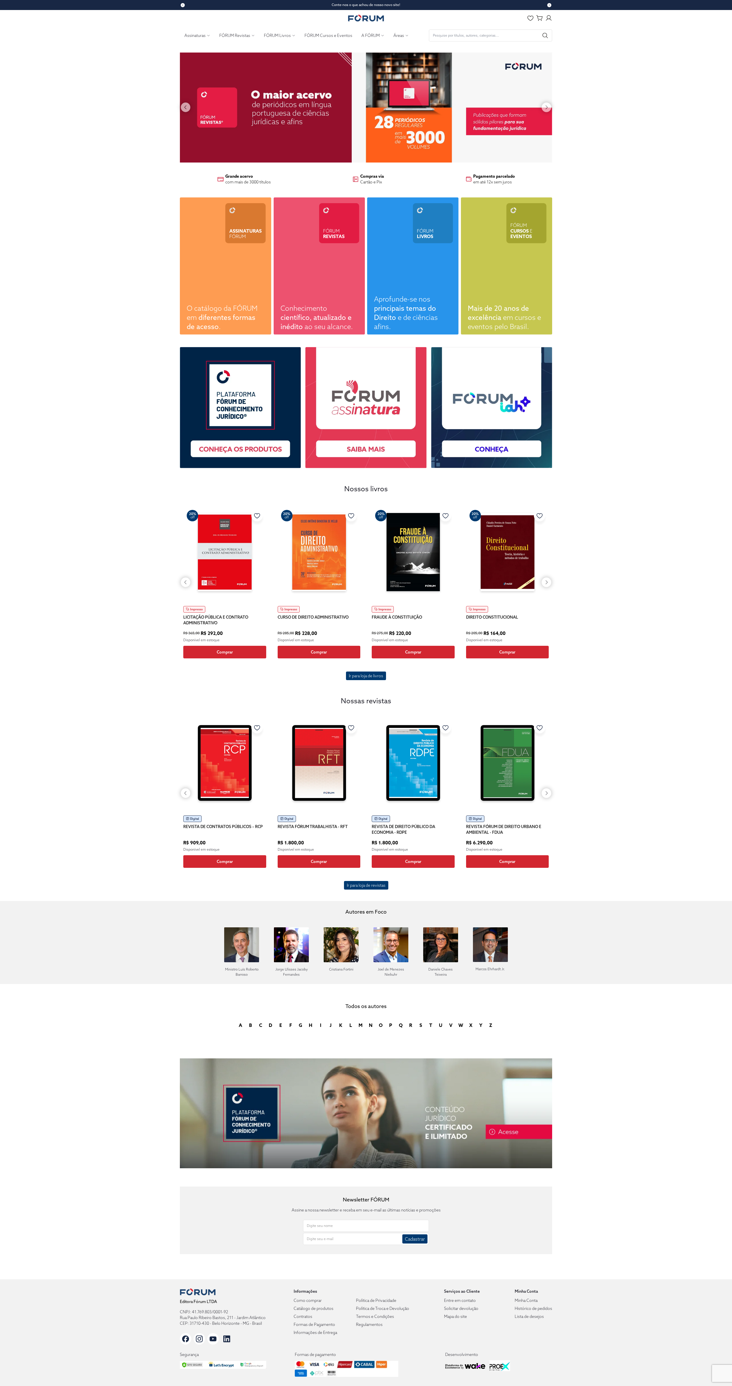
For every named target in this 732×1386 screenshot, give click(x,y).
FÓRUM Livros (277, 35)
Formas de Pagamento (314, 1324)
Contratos (303, 1316)
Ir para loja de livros (366, 675)
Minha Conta (526, 1300)
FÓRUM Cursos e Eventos (328, 35)
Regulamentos (369, 1324)
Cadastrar (415, 1239)
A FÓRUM (370, 35)
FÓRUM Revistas (234, 35)
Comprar (225, 652)
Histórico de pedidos (533, 1308)
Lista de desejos (529, 1316)
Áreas (398, 35)
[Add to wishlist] (257, 515)
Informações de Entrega (315, 1332)
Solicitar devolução (461, 1308)
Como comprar (308, 1300)
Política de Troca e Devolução (382, 1308)
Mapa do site (455, 1316)
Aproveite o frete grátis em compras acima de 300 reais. (366, 5)
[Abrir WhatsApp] (717, 1371)
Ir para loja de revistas (366, 885)
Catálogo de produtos (313, 1308)
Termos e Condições (375, 1316)
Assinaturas (195, 35)
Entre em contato (460, 1300)
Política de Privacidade (376, 1300)
